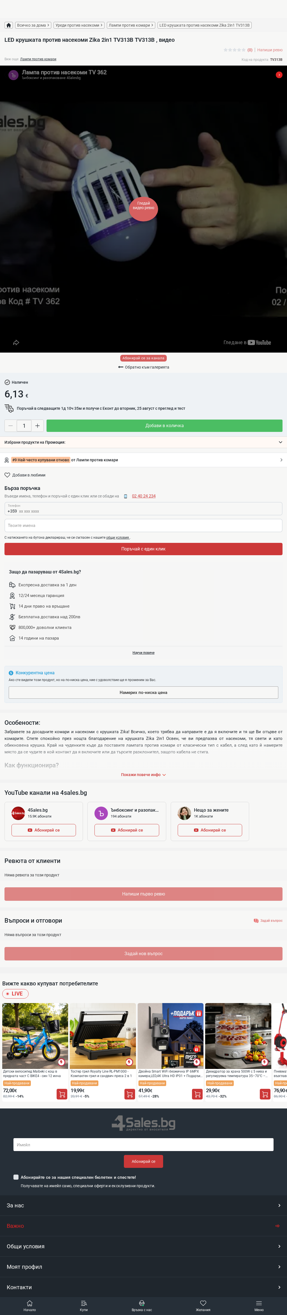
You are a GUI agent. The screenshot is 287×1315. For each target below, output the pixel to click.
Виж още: (11, 59)
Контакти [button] (19, 1287)
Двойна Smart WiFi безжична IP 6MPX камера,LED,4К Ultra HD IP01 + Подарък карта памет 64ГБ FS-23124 (169, 1073)
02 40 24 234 (144, 496)
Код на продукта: (255, 60)
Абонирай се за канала (143, 358)
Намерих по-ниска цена (143, 692)
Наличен (20, 382)
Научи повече (143, 653)
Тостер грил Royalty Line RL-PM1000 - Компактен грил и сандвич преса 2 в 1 (101, 1073)
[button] (143, 442)
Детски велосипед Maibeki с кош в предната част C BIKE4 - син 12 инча (32, 1073)
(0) (250, 50)
